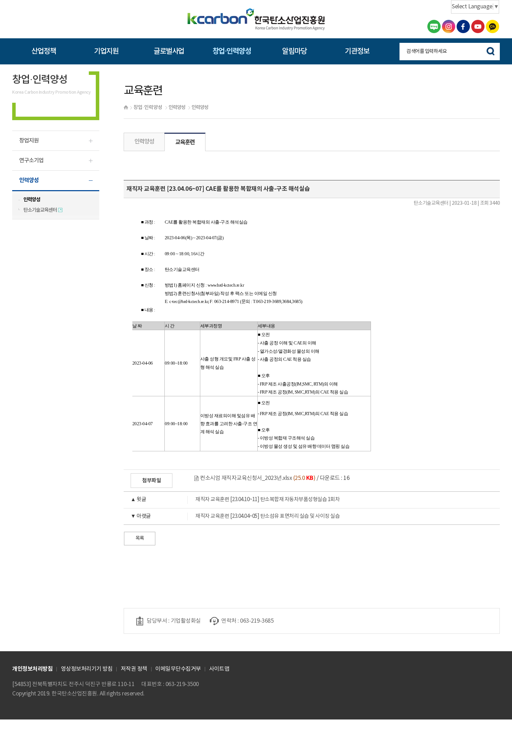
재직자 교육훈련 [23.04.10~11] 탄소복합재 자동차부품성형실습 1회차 (235, 500)
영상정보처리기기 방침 (87, 669)
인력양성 (177, 107)
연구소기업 (31, 160)
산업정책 (43, 51)
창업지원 (29, 141)
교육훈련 (185, 142)
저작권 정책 (134, 669)
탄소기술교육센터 (40, 210)
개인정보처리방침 (32, 669)
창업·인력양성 (231, 51)
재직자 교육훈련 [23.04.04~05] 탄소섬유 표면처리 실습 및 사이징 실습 (235, 516)
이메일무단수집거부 (178, 669)
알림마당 (294, 51)
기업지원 (106, 51)
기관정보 (357, 51)
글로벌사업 (169, 51)
